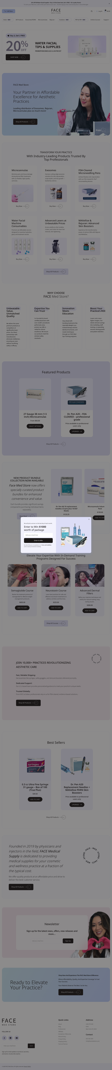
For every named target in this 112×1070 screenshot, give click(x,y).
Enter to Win (38, 540)
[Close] (89, 519)
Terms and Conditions (46, 545)
